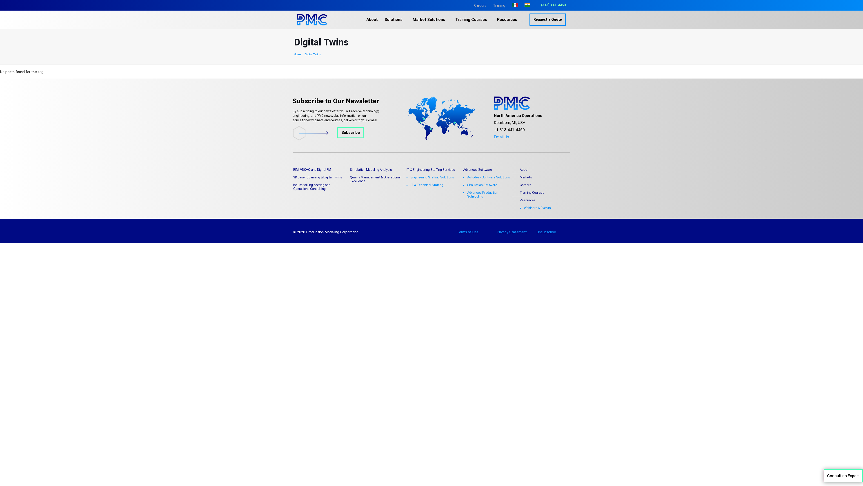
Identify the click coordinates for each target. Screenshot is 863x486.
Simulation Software (482, 185)
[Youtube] (509, 144)
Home (297, 54)
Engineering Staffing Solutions (432, 177)
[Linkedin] (515, 144)
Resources (528, 200)
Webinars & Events (537, 208)
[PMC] (312, 20)
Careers (480, 5)
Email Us (501, 137)
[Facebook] (495, 144)
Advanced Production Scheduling (482, 194)
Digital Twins (313, 54)
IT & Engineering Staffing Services (431, 169)
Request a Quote (548, 19)
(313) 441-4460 (553, 5)
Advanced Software (477, 169)
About (524, 169)
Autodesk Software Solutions (488, 177)
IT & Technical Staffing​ (427, 185)
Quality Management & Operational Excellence (375, 179)
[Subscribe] (328, 139)
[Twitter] (502, 144)
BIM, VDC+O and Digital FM (312, 169)
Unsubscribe (546, 232)
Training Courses (532, 192)
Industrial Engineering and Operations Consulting (311, 187)
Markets (526, 177)
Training (499, 5)
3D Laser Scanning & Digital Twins (317, 177)
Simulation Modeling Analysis (371, 169)
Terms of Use (467, 232)
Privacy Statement (512, 232)
